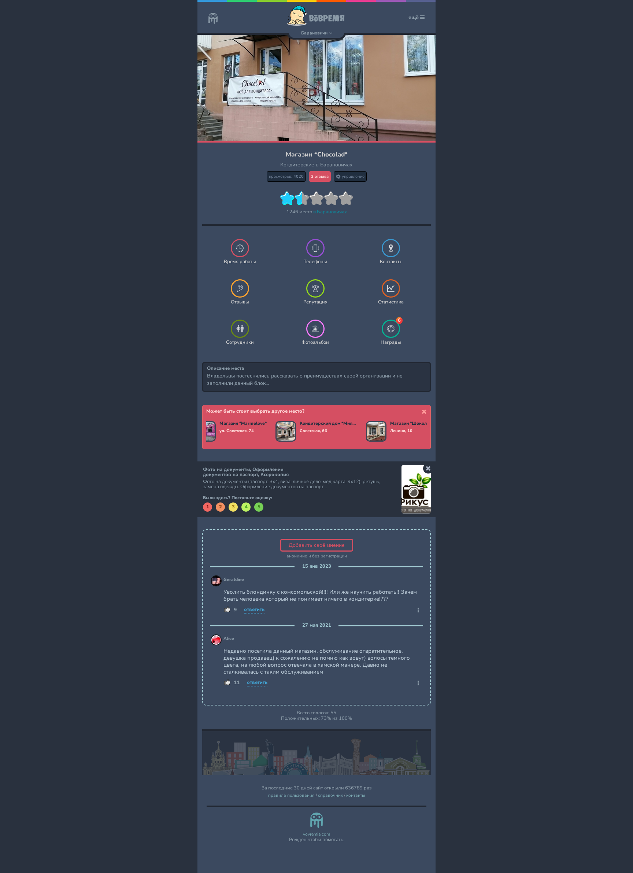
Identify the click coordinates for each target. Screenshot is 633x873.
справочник (330, 795)
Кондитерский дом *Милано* (328, 423)
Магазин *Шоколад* (412, 423)
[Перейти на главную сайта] (213, 19)
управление (352, 176)
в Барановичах (330, 212)
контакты (355, 795)
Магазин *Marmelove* (243, 423)
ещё (414, 17)
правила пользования (291, 795)
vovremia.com (316, 834)
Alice (228, 638)
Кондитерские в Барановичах (316, 164)
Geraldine (233, 579)
